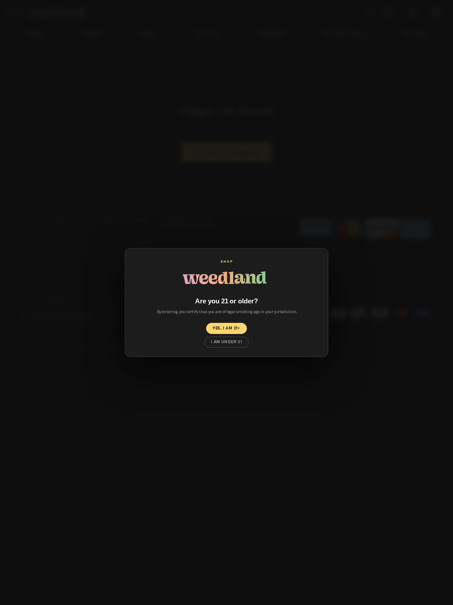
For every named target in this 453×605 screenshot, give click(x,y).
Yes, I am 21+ (226, 328)
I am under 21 (226, 342)
